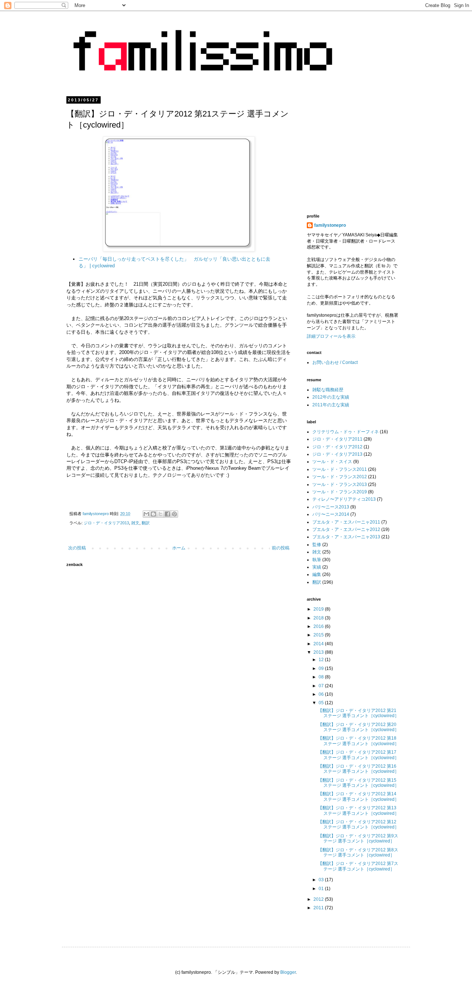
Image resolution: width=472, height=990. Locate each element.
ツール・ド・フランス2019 (339, 491)
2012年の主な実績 (330, 397)
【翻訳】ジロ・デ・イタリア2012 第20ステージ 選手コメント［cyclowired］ (358, 727)
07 (322, 685)
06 (322, 694)
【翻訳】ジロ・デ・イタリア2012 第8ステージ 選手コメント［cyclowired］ (358, 852)
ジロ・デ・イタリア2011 (337, 439)
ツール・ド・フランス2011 (339, 469)
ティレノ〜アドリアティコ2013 (344, 499)
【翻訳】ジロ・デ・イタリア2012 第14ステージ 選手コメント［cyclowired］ (358, 796)
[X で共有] (160, 514)
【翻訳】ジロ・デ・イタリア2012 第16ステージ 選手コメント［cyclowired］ (358, 769)
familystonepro (330, 225)
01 (322, 888)
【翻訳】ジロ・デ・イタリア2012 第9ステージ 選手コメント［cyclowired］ (358, 838)
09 (322, 668)
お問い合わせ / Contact (335, 362)
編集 (316, 574)
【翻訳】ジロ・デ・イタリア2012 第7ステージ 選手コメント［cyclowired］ (358, 866)
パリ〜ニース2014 (330, 514)
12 (322, 659)
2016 (319, 626)
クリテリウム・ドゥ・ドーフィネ (345, 431)
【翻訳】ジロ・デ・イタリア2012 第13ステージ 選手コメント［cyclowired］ (358, 810)
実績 (316, 567)
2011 (319, 907)
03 (322, 879)
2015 (319, 635)
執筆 (316, 559)
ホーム (178, 547)
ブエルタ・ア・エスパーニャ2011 (346, 522)
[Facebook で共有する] (167, 514)
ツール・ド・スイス (332, 461)
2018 (319, 618)
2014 (319, 643)
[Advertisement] (369, 149)
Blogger (288, 972)
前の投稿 (280, 547)
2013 (319, 652)
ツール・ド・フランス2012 (339, 476)
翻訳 (146, 523)
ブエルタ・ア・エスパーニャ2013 (346, 536)
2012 (319, 899)
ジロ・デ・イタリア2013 (106, 523)
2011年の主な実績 (330, 404)
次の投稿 (77, 547)
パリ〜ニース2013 (330, 507)
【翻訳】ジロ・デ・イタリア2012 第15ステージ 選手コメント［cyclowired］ (358, 783)
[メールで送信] (146, 514)
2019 (319, 609)
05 (322, 702)
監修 (316, 544)
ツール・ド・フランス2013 (339, 484)
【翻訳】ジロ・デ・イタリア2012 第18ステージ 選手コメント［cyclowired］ (358, 741)
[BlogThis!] (153, 514)
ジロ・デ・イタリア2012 (337, 446)
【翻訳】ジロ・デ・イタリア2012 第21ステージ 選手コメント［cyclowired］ (358, 713)
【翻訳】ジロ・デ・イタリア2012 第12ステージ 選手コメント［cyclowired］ (358, 824)
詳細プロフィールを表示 (331, 336)
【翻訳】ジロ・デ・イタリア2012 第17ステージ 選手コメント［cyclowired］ (358, 755)
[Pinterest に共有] (174, 514)
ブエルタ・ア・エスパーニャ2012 (346, 529)
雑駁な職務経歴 (327, 389)
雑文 (135, 523)
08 (322, 677)
